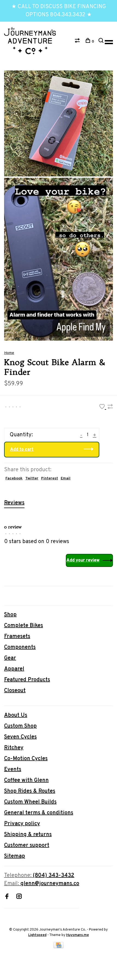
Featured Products (27, 679)
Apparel (14, 669)
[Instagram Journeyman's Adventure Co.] (19, 897)
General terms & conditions (38, 812)
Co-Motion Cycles (26, 758)
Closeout (15, 690)
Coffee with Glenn (26, 780)
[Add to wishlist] (102, 407)
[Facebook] (7, 897)
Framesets (17, 636)
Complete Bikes (23, 625)
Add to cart (21, 449)
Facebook (14, 478)
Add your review (83, 560)
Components (20, 647)
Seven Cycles (20, 737)
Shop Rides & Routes (29, 791)
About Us (15, 715)
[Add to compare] (110, 407)
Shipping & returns (28, 834)
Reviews (14, 502)
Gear (10, 658)
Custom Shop (20, 726)
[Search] (101, 41)
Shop (10, 614)
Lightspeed (37, 935)
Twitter (31, 478)
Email (65, 478)
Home (9, 353)
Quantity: (21, 434)
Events (12, 769)
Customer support (26, 845)
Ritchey (13, 747)
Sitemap (14, 856)
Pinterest (49, 478)
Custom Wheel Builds (30, 802)
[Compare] (78, 41)
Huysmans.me (77, 935)
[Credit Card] (58, 946)
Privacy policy (22, 823)
